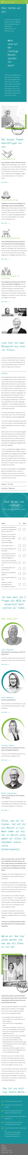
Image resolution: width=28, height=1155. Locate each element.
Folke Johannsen (7, 698)
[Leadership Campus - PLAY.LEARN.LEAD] (7, 2)
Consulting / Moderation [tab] (8, 488)
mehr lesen (4, 182)
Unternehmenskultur (8, 159)
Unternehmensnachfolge (9, 200)
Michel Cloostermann (8, 793)
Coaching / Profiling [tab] (7, 484)
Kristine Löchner (7, 745)
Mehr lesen (4, 664)
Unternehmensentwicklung (10, 238)
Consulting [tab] (4, 373)
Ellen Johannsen (7, 650)
